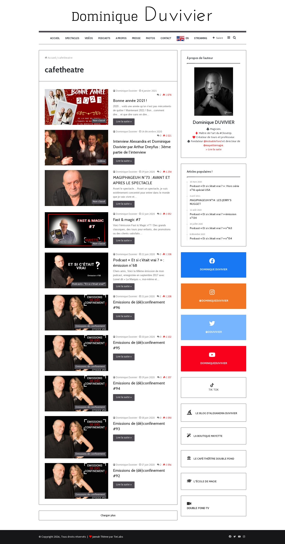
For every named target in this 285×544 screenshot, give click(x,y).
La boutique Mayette (207, 436)
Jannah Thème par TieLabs (107, 537)
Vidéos (89, 38)
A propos (121, 38)
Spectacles (72, 38)
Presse (136, 38)
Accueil (55, 38)
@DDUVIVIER (214, 332)
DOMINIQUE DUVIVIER (213, 269)
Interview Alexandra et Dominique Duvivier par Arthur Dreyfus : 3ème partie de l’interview (142, 147)
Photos (150, 38)
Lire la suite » (124, 121)
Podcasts (104, 38)
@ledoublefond (213, 141)
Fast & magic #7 (126, 219)
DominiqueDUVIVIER (213, 363)
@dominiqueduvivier (213, 301)
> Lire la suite (214, 149)
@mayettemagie (213, 145)
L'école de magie (205, 481)
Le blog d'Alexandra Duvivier (216, 413)
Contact (166, 38)
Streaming (200, 38)
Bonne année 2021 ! (130, 100)
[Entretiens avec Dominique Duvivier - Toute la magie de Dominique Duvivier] (142, 15)
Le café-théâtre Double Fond (213, 459)
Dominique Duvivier (126, 91)
